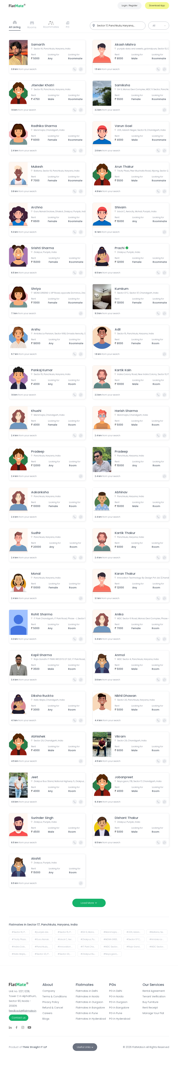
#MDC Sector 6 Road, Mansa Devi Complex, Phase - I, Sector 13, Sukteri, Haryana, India (113, 946)
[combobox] (117, 26)
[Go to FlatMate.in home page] (17, 5)
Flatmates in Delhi (87, 991)
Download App (157, 5)
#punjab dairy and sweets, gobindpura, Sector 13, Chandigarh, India (44, 932)
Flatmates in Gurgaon (89, 1002)
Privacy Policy (50, 1002)
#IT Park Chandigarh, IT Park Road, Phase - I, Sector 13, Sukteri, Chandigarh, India (90, 946)
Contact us (19, 1017)
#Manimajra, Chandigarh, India (113, 932)
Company (48, 991)
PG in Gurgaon (118, 1002)
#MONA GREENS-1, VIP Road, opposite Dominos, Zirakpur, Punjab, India (113, 939)
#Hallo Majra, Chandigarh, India (21, 953)
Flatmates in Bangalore (89, 1007)
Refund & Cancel (52, 1007)
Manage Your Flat (153, 1013)
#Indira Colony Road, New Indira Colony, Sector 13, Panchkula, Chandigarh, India (21, 946)
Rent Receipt (150, 1007)
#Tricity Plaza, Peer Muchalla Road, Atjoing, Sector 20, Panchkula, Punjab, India (21, 939)
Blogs (45, 1018)
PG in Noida (116, 996)
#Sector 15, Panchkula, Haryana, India (67, 932)
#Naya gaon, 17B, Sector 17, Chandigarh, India (113, 953)
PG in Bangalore (119, 1007)
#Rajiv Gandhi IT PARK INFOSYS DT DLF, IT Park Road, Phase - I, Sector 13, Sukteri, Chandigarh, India (135, 946)
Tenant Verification (154, 996)
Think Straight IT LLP (34, 1047)
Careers (47, 1013)
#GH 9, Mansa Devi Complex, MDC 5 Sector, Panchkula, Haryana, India (90, 932)
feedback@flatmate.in (22, 1010)
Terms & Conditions (54, 996)
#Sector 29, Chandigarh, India (67, 953)
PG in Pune (115, 1013)
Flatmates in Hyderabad (89, 1018)
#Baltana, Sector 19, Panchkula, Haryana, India (158, 932)
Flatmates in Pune (87, 1013)
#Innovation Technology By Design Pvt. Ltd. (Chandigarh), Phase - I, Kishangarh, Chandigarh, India (67, 946)
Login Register (129, 5)
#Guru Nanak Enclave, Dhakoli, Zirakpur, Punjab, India (44, 939)
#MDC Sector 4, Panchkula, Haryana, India (158, 946)
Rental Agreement (154, 991)
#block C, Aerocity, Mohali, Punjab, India (67, 939)
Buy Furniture (150, 1002)
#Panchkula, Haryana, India (44, 946)
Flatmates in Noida (87, 996)
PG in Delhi (115, 991)
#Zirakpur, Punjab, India (90, 939)
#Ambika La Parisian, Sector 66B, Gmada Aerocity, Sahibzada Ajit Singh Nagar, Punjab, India (158, 939)
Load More (87, 903)
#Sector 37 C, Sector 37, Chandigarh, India (135, 939)
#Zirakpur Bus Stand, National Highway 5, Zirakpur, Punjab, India (90, 953)
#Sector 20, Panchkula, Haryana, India (44, 953)
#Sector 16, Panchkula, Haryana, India (21, 932)
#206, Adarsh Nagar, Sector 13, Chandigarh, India (135, 932)
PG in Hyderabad (119, 1018)
